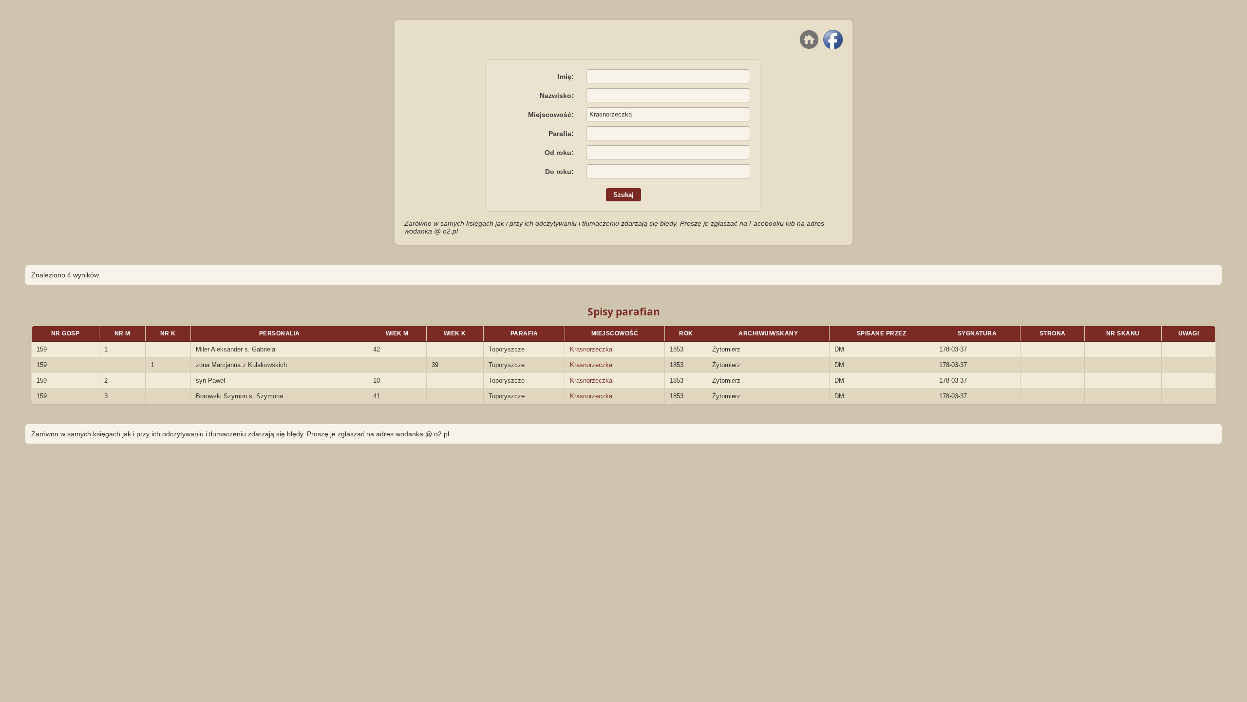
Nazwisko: (557, 95)
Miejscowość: (551, 114)
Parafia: (561, 133)
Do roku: (559, 172)
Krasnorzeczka (591, 349)
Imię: (566, 76)
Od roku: (559, 152)
